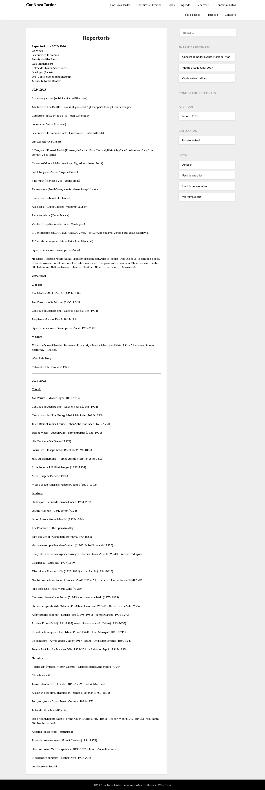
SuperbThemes (147, 784)
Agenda (185, 5)
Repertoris (202, 5)
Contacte (230, 14)
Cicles (171, 5)
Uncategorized (191, 140)
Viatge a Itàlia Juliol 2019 (197, 67)
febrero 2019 (190, 116)
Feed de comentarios (194, 186)
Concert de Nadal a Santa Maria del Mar (206, 56)
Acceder (187, 164)
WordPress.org (191, 196)
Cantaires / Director (149, 5)
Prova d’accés (192, 14)
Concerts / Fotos (226, 5)
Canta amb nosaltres (194, 78)
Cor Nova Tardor (41, 4)
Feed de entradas (192, 175)
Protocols (212, 14)
